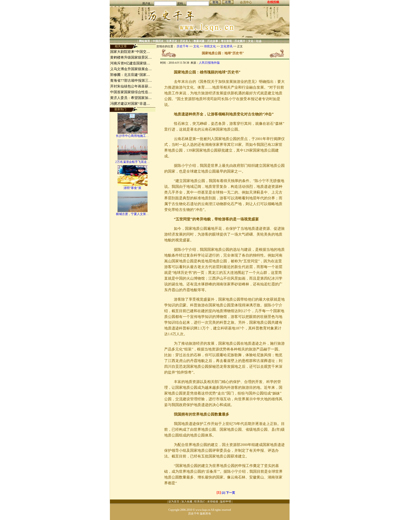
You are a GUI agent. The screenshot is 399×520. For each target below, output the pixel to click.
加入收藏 (186, 501)
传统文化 (210, 46)
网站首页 (144, 41)
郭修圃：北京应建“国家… (130, 75)
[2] (223, 492)
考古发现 (226, 41)
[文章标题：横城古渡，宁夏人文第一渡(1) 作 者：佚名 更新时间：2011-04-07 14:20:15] (133, 211)
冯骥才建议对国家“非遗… (130, 103)
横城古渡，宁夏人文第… (132, 214)
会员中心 (246, 2)
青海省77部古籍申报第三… (131, 80)
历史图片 (239, 41)
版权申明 (225, 501)
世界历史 (171, 41)
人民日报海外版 (209, 62)
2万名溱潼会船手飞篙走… (132, 162)
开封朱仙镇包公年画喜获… (131, 86)
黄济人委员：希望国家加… (131, 98)
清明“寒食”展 (132, 188)
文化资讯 (227, 46)
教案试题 (199, 41)
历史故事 (212, 41)
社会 (259, 41)
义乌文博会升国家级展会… (131, 69)
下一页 (230, 492)
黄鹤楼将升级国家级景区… (131, 57)
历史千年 (183, 46)
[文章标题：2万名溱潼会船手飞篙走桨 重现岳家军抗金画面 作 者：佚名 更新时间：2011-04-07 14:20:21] (133, 159)
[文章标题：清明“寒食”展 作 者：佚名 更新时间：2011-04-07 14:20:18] (133, 185)
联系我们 (199, 501)
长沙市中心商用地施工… (132, 135)
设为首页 (173, 501)
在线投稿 (273, 2)
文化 (251, 41)
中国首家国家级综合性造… (131, 92)
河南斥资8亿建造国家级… (130, 63)
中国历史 (158, 41)
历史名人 (185, 41)
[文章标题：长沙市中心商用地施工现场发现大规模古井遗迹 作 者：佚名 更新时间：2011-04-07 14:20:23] (133, 132)
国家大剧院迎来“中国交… (130, 52)
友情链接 (212, 501)
